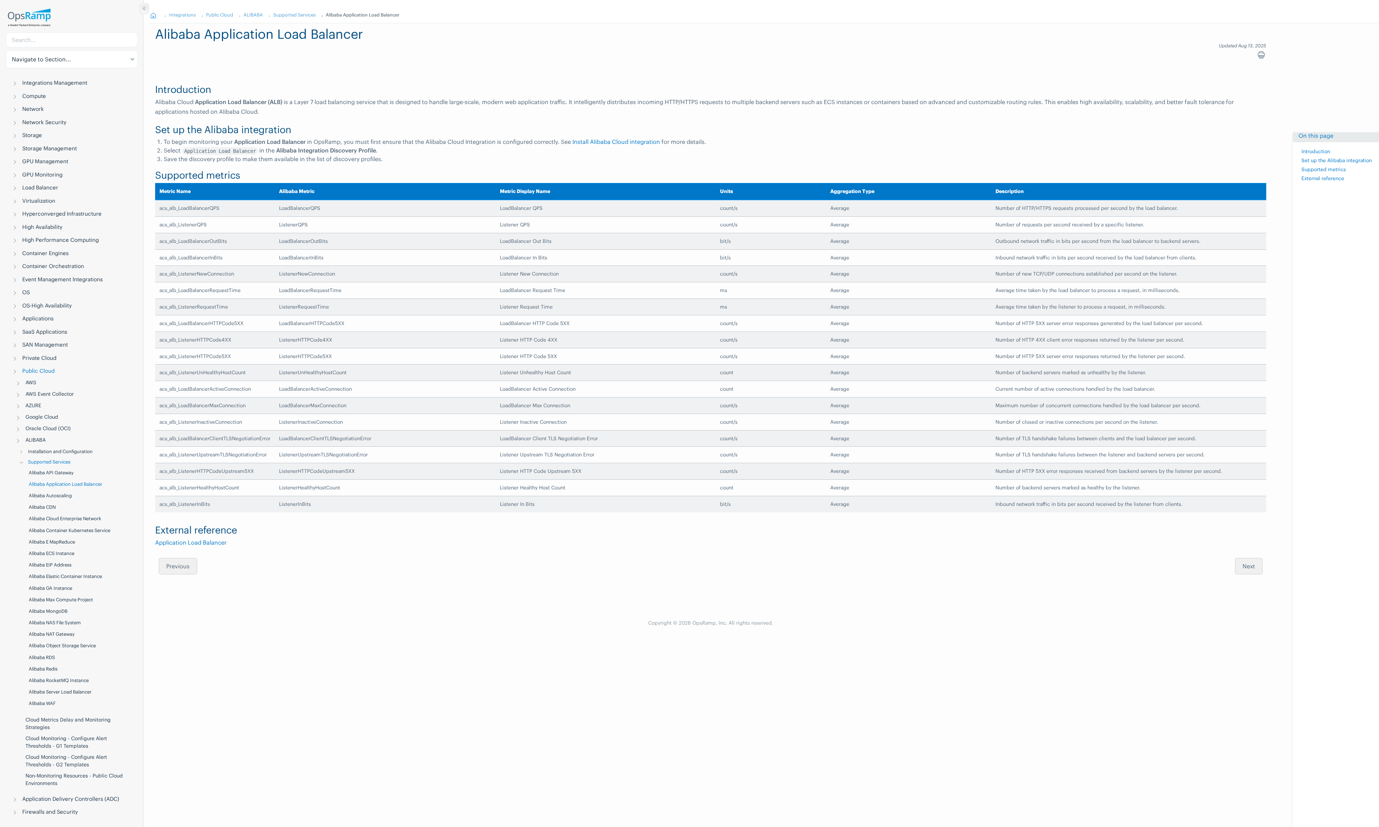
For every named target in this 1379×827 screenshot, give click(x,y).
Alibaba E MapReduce (52, 542)
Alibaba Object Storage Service (62, 646)
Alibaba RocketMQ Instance (59, 680)
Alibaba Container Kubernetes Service (69, 530)
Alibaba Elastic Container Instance (65, 576)
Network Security (44, 122)
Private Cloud (39, 357)
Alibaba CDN (42, 507)
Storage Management (49, 148)
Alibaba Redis (43, 669)
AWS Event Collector (49, 394)
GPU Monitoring (42, 174)
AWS (30, 382)
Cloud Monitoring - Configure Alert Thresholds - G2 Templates (66, 761)
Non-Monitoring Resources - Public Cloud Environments (74, 779)
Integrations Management (54, 82)
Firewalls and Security (50, 811)
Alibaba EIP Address (50, 565)
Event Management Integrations (62, 279)
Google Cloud (41, 417)
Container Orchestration (53, 266)
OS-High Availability (47, 305)
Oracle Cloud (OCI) (48, 428)
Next (1249, 566)
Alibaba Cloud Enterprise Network (65, 519)
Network (33, 108)
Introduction (1315, 152)
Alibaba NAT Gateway (52, 634)
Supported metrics (1323, 169)
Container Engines (45, 253)
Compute (34, 96)
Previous (178, 566)
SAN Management (45, 344)
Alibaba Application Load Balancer (65, 484)
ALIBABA (35, 440)
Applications (38, 318)
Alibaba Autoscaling (50, 496)
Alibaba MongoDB (48, 611)
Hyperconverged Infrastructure (62, 213)
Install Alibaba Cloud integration (616, 141)
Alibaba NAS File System (55, 623)
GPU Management (45, 161)
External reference (1322, 178)
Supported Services (49, 462)
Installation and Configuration (60, 451)
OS (26, 292)
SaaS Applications (44, 331)
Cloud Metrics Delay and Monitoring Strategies (68, 723)
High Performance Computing (60, 239)
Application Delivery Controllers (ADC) (70, 798)
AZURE (33, 405)
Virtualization (38, 200)
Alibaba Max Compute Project (61, 600)
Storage (32, 135)
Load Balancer (40, 187)
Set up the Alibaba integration (1336, 161)
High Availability (42, 227)
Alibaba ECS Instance (51, 553)
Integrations (182, 15)
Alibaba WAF (42, 703)
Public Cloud (38, 370)
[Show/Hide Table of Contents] (144, 8)
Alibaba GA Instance (50, 588)
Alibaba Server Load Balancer (60, 692)
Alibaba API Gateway (51, 473)
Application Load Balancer (191, 542)
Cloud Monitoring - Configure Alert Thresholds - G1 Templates (66, 742)
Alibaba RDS (42, 657)
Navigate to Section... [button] (41, 59)
